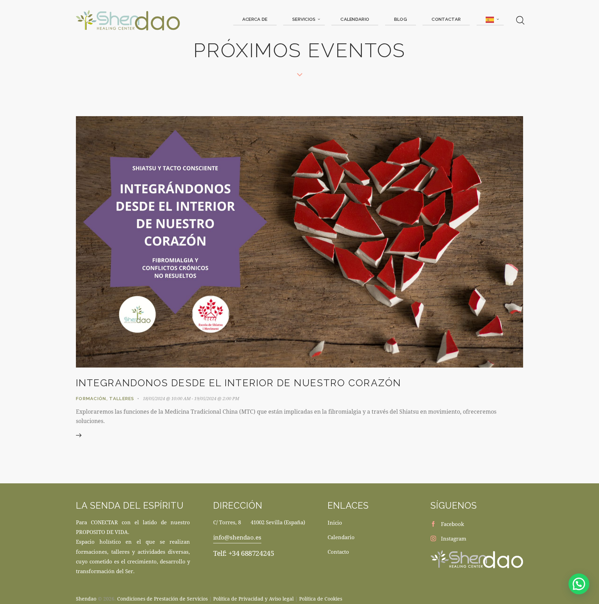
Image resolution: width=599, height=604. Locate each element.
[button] (578, 583)
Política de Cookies (320, 598)
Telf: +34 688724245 (243, 553)
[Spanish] (490, 20)
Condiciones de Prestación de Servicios (162, 598)
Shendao (86, 598)
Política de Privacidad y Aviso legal (253, 598)
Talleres (121, 398)
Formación (91, 398)
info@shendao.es (237, 537)
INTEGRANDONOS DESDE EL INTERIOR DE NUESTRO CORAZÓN (238, 383)
